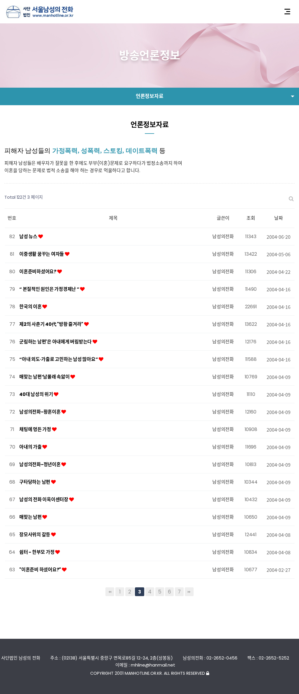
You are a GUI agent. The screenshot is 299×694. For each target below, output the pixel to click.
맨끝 (189, 591)
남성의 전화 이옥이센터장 (44, 499)
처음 (109, 591)
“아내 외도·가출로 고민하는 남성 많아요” (59, 359)
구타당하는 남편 (35, 482)
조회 (250, 218)
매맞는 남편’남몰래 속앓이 (44, 376)
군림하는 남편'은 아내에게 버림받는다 (56, 341)
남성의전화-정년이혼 (40, 464)
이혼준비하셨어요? (38, 271)
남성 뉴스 (28, 236)
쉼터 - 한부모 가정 (37, 552)
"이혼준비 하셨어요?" (40, 569)
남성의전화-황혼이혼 (40, 412)
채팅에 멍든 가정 (35, 429)
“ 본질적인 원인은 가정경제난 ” (49, 289)
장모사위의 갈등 (35, 534)
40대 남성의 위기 (36, 394)
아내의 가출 (30, 447)
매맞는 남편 (30, 517)
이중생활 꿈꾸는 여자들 (42, 254)
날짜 (278, 218)
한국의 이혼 (30, 306)
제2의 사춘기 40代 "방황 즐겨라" (51, 324)
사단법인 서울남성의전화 (40, 11)
